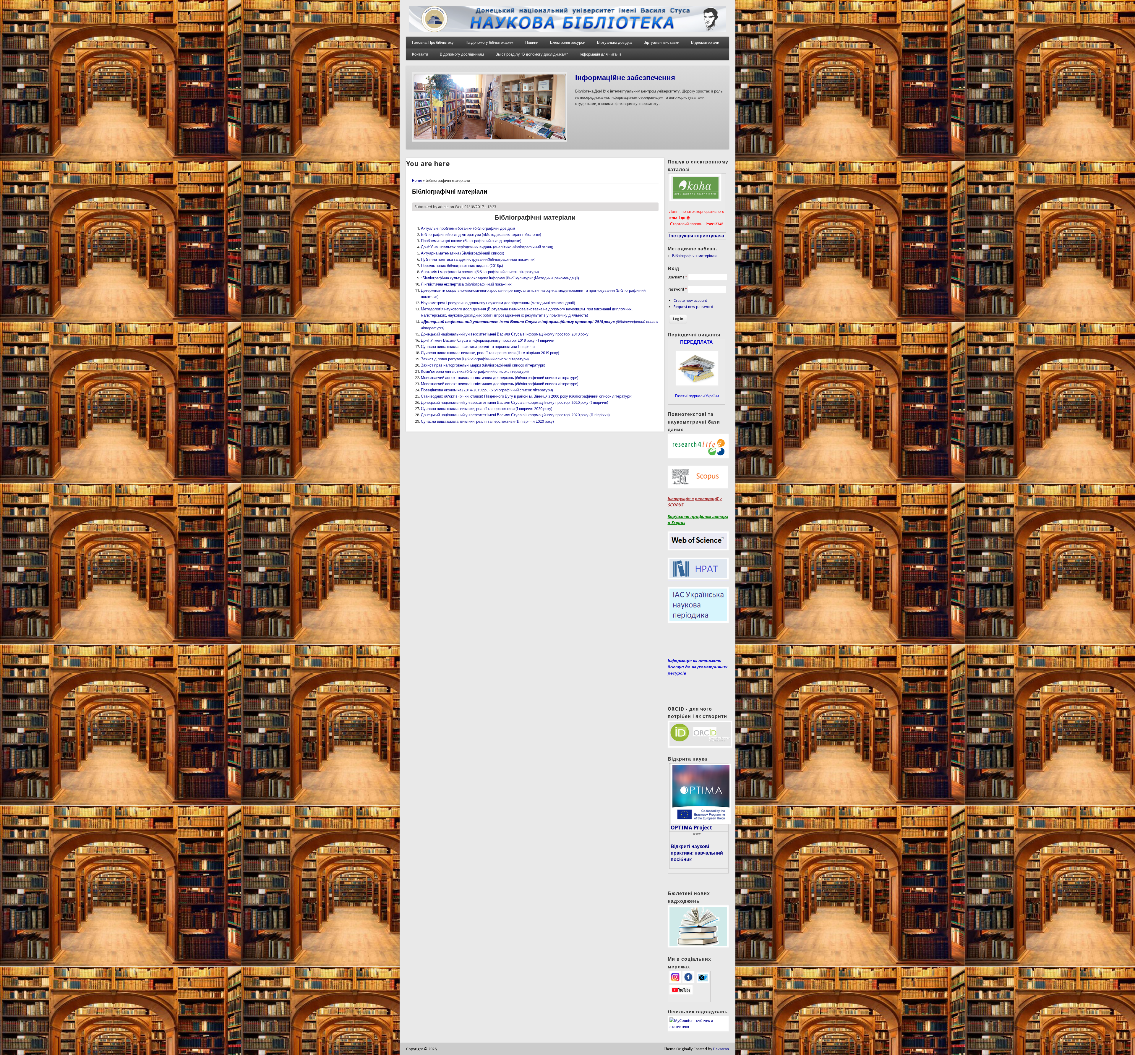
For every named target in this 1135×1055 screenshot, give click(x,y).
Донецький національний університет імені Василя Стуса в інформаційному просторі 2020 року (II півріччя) (515, 415)
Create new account (690, 300)
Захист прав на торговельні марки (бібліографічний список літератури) (483, 365)
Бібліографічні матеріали (694, 256)
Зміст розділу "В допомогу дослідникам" (532, 54)
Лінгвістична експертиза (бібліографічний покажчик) (467, 284)
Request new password (693, 306)
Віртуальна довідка (614, 42)
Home (417, 180)
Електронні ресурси (567, 42)
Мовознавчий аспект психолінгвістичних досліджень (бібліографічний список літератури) (499, 377)
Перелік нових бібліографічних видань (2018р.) (462, 265)
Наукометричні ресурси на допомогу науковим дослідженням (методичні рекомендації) (498, 303)
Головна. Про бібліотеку (433, 42)
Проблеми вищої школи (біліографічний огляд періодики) (471, 241)
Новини (531, 42)
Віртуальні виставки (661, 42)
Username (677, 277)
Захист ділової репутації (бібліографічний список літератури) (475, 359)
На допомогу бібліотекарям (489, 42)
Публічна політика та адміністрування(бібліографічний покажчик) (478, 259)
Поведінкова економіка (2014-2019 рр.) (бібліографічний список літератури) (487, 390)
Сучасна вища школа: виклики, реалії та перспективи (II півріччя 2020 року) (487, 421)
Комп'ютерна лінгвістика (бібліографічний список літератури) (475, 371)
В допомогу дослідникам (462, 54)
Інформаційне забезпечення (625, 78)
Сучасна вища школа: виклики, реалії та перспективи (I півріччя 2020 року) (486, 408)
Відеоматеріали (705, 42)
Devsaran (721, 1049)
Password (677, 289)
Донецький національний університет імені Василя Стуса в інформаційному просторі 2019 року (504, 334)
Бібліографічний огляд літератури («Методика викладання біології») (481, 234)
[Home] (567, 30)
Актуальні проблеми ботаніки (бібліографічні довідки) (468, 228)
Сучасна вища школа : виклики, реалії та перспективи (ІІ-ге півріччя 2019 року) (490, 353)
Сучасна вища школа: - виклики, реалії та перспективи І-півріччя (478, 346)
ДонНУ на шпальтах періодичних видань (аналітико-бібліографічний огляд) (487, 247)
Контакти (420, 54)
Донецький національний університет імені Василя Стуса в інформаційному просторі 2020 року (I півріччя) (514, 402)
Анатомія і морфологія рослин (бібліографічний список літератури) (480, 272)
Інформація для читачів (601, 54)
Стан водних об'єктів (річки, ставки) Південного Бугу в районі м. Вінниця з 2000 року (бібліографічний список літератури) (527, 396)
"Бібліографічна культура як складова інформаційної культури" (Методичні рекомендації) (500, 278)
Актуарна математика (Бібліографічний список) (462, 253)
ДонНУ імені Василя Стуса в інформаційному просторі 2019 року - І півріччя (487, 340)
